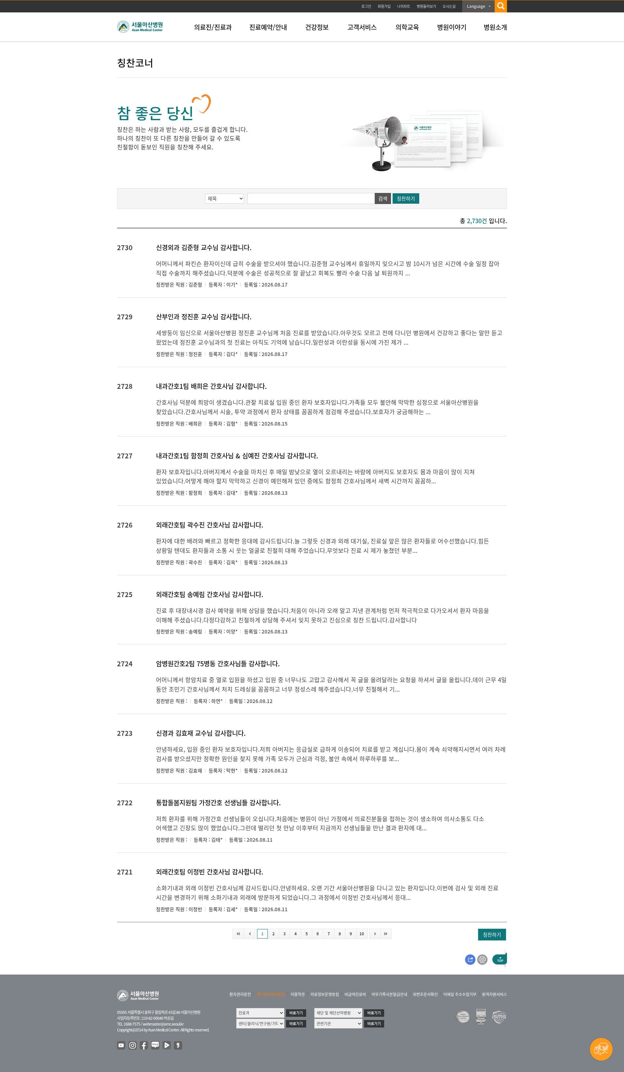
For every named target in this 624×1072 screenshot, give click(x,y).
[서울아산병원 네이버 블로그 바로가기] (155, 1045)
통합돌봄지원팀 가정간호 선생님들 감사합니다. (218, 802)
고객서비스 (362, 27)
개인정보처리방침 (270, 994)
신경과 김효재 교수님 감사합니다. (201, 733)
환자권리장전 (240, 994)
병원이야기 (451, 27)
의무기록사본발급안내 (389, 994)
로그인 (366, 6)
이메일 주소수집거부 (459, 994)
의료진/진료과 (213, 27)
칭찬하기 (406, 198)
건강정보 (317, 27)
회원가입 (384, 6)
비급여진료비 (355, 994)
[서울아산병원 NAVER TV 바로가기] (167, 1045)
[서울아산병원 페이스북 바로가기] (144, 1045)
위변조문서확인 (425, 994)
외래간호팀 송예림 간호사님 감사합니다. (209, 594)
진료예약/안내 (268, 27)
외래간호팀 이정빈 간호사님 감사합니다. (209, 871)
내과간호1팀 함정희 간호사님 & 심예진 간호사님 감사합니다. (237, 455)
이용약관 (298, 994)
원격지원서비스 (494, 994)
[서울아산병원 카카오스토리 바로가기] (178, 1045)
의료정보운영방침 (324, 994)
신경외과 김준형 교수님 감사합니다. (204, 247)
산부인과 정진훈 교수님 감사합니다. (204, 316)
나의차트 (403, 6)
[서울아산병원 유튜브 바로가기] (121, 1045)
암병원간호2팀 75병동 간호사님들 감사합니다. (218, 663)
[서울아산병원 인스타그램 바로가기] (132, 1045)
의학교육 (407, 27)
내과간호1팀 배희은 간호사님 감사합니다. (211, 386)
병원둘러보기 (426, 6)
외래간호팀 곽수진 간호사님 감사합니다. (209, 525)
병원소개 (495, 27)
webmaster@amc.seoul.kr (163, 1024)
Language (476, 6)
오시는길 (449, 6)
